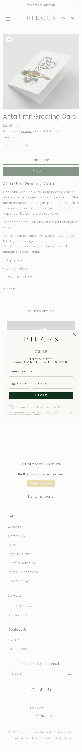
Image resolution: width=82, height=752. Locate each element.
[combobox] (19, 384)
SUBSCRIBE (41, 395)
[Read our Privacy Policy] (70, 413)
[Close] (75, 334)
